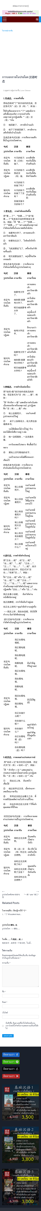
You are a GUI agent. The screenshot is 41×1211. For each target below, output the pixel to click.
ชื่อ (4, 991)
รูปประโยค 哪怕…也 (9, 925)
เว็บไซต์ (5, 1012)
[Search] (37, 19)
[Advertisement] (20, 53)
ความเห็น (6, 963)
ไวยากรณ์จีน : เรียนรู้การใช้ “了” (14, 910)
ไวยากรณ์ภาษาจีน (7, 31)
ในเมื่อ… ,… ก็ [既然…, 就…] (12, 939)
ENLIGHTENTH (20, 3)
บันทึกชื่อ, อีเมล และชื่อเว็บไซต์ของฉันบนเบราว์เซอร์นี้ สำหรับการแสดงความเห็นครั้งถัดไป (22, 1025)
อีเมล (4, 1002)
